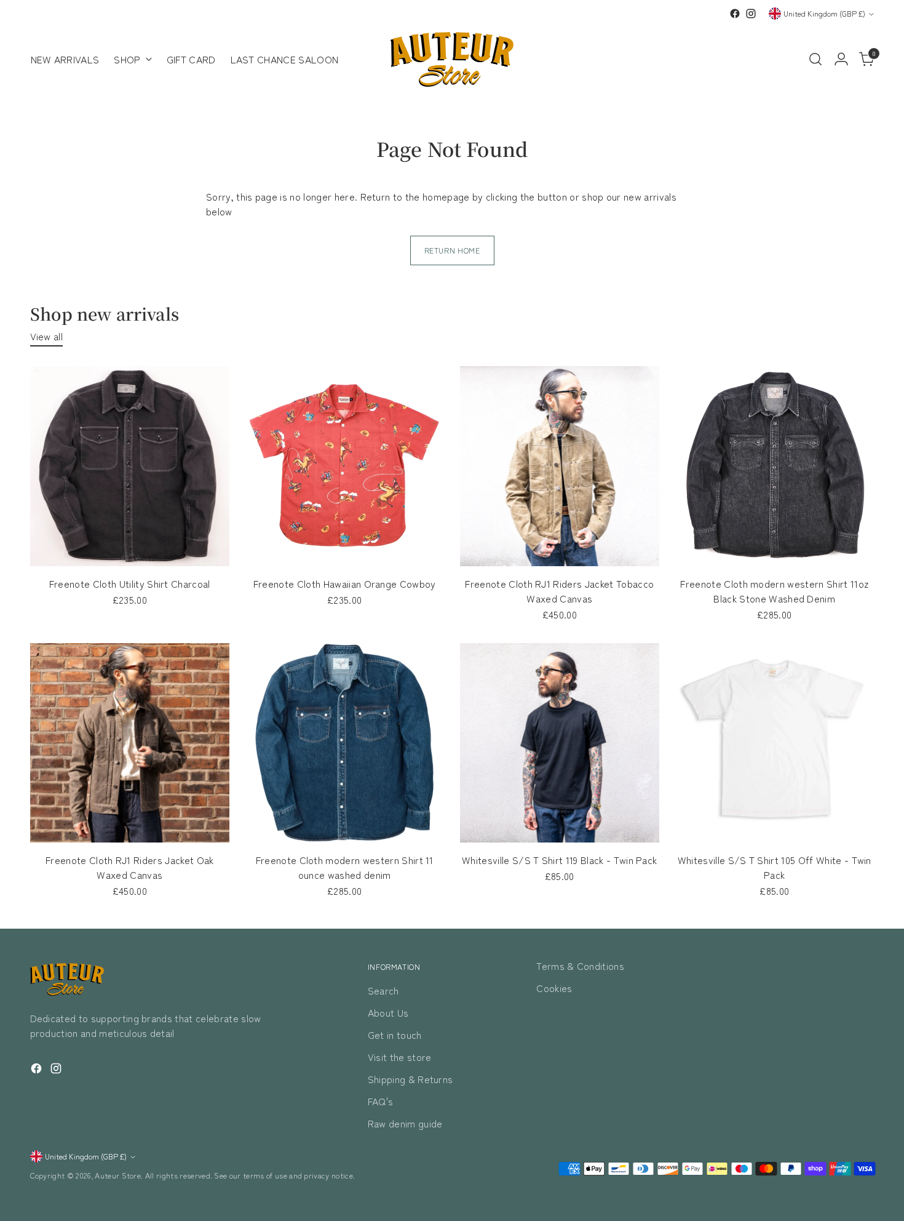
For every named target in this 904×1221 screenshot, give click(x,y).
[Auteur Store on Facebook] (734, 13)
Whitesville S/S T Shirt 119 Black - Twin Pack (559, 859)
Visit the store (400, 1056)
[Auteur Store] (452, 59)
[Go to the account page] (841, 59)
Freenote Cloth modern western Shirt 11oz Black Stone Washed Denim (774, 591)
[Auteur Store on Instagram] (750, 13)
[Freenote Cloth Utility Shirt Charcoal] (130, 466)
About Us (388, 1012)
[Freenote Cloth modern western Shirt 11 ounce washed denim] (345, 743)
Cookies (554, 987)
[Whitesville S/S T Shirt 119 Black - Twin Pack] (560, 743)
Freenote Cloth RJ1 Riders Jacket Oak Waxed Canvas (130, 867)
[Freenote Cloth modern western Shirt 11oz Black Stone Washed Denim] (774, 466)
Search (383, 990)
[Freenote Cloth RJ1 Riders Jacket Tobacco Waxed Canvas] (560, 466)
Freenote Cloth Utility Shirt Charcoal (129, 583)
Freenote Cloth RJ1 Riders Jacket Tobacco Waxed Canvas (559, 591)
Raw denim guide (405, 1123)
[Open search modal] (815, 59)
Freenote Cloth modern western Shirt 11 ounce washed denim (345, 867)
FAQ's (381, 1101)
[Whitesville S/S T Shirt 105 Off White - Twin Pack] (774, 743)
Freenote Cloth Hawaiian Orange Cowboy (344, 583)
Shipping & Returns (410, 1078)
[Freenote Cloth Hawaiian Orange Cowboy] (345, 466)
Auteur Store (118, 1175)
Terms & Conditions (580, 965)
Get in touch (395, 1034)
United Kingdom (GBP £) (824, 13)
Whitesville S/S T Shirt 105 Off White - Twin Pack (774, 867)
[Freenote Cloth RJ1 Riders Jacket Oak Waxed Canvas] (130, 743)
